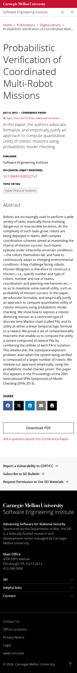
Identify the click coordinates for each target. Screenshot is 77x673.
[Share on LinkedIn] (30, 405)
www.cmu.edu (13, 653)
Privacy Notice (13, 637)
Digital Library (50, 25)
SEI (5, 579)
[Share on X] (19, 405)
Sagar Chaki (12, 118)
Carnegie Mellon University (35, 664)
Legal (7, 645)
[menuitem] (27, 12)
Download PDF (38, 427)
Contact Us (11, 621)
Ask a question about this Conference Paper (36, 439)
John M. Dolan (27, 118)
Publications (26, 25)
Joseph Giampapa (50, 118)
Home (7, 25)
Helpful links (12, 588)
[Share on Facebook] (8, 405)
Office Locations (15, 629)
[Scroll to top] (71, 664)
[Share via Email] (41, 405)
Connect (9, 596)
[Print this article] (52, 405)
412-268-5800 (13, 568)
